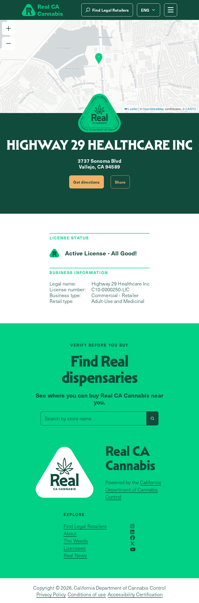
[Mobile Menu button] (170, 9)
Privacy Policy (51, 594)
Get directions (86, 182)
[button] (8, 28)
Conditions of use (87, 594)
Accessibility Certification (135, 594)
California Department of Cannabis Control (133, 489)
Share (120, 182)
